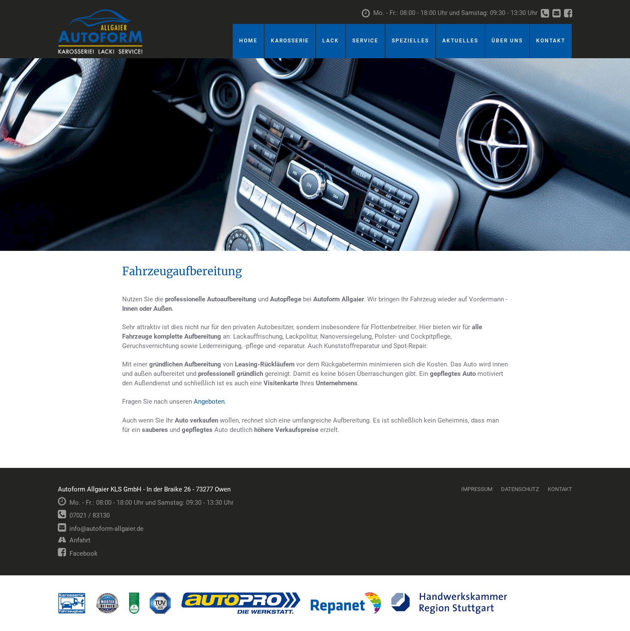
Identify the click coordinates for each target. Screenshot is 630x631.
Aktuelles (460, 41)
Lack (330, 41)
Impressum (476, 489)
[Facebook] (568, 14)
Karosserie (290, 41)
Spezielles (410, 41)
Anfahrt (78, 540)
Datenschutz (520, 489)
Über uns (507, 41)
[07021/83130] (545, 14)
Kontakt (550, 41)
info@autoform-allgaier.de (105, 529)
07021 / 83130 (88, 515)
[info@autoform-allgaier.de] (556, 14)
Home (248, 41)
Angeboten (209, 401)
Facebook (82, 553)
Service (365, 41)
